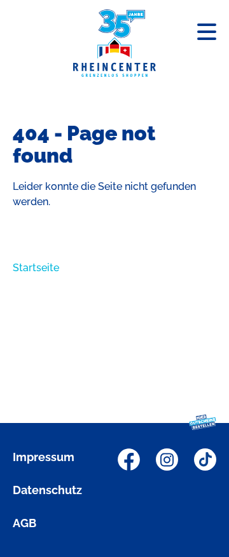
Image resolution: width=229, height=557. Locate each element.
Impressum (43, 457)
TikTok (205, 459)
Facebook (129, 459)
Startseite (36, 268)
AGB (24, 523)
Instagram (167, 459)
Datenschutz (47, 490)
